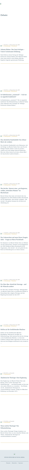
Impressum (20, 462)
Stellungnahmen (8, 136)
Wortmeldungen (7, 45)
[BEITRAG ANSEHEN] (14, 31)
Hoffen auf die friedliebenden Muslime (13, 329)
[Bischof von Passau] (9, 5)
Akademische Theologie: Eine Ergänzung (14, 378)
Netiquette (8, 462)
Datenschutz (14, 462)
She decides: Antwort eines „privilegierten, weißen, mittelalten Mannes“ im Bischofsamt (14, 190)
